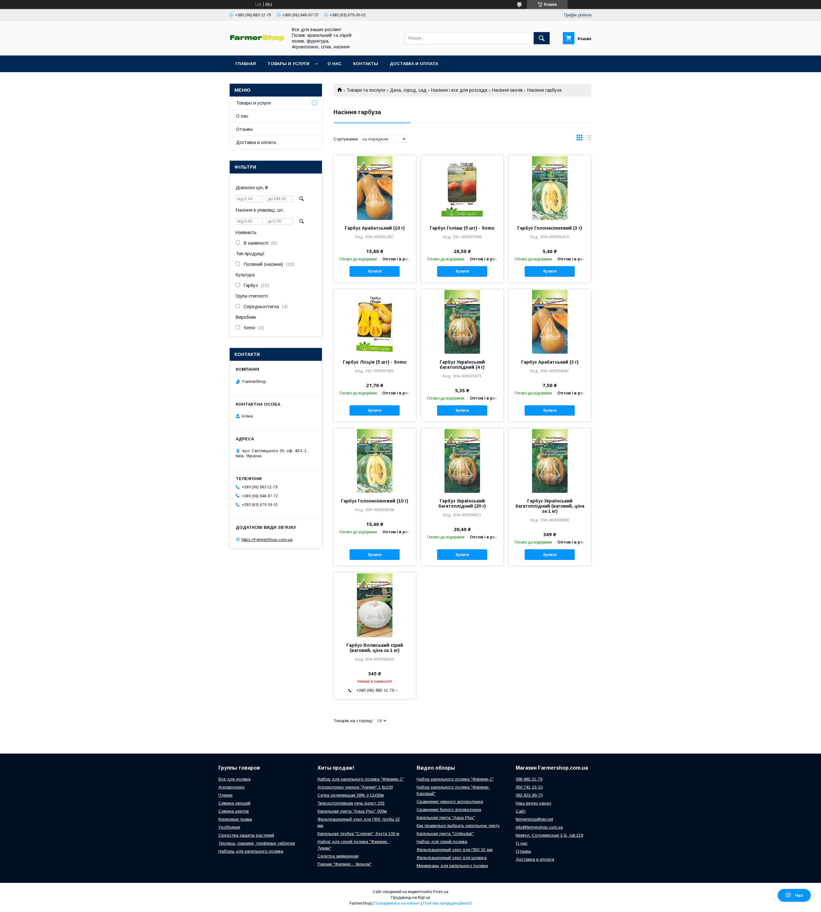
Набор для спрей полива (442, 841)
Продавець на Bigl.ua (410, 897)
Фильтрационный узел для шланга (452, 857)
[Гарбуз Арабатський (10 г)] (375, 188)
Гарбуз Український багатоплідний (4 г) (462, 364)
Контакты (365, 63)
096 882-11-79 (529, 779)
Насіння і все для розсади (459, 90)
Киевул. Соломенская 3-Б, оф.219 (549, 835)
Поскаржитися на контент (397, 903)
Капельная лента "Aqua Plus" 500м (352, 811)
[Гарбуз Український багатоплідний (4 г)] (462, 322)
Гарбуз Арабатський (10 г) (375, 228)
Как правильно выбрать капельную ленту (458, 825)
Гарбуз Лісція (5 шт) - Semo (375, 362)
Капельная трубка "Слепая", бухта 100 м (358, 833)
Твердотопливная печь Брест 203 (351, 803)
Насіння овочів (507, 90)
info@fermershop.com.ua (539, 827)
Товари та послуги (365, 90)
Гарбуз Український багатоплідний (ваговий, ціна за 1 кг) (549, 506)
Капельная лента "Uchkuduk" (445, 833)
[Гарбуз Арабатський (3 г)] (550, 322)
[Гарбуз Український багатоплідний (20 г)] (462, 460)
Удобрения (229, 827)
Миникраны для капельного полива (452, 865)
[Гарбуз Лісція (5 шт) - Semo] (375, 322)
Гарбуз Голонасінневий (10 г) (374, 500)
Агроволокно (231, 787)
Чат (799, 895)
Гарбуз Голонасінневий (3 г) (549, 228)
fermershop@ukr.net (534, 819)
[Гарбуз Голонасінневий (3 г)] (550, 188)
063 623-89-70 (529, 795)
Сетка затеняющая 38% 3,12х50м (350, 795)
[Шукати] (542, 38)
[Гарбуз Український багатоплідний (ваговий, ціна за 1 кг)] (550, 460)
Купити (374, 271)
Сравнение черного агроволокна (450, 801)
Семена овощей (234, 803)
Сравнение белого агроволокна (449, 809)
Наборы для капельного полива (250, 851)
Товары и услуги (288, 63)
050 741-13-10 (529, 787)
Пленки (225, 795)
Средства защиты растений (246, 835)
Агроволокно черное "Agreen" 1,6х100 (355, 787)
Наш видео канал (533, 803)
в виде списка (588, 139)
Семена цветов (233, 811)
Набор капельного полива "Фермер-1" (455, 779)
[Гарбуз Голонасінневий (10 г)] (375, 460)
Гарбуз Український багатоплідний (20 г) (462, 503)
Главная (245, 63)
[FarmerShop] (257, 39)
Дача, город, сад (408, 90)
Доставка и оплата (414, 63)
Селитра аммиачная (338, 856)
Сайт (521, 811)
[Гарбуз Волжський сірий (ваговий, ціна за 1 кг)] (375, 605)
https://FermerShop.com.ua (266, 539)
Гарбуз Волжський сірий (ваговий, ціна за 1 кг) (374, 648)
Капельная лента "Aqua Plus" (446, 817)
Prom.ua (440, 892)
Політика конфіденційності (447, 903)
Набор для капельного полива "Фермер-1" (360, 779)
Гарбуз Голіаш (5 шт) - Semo (462, 228)
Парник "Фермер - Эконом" (344, 864)
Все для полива (234, 779)
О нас (334, 63)
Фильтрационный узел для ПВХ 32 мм (455, 849)
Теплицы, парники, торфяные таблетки (256, 843)
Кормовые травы (235, 819)
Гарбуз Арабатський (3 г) (550, 362)
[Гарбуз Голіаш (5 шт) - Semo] (462, 188)
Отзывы (244, 129)
